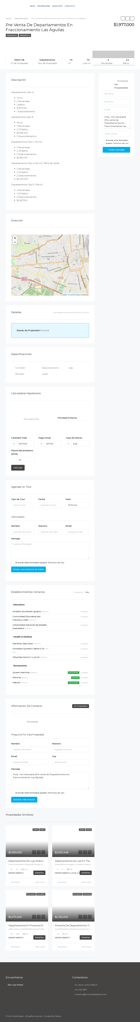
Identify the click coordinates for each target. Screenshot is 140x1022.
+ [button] (15, 238)
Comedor (20, 368)
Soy (54, 756)
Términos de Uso (55, 562)
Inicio (32, 6)
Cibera (58, 1016)
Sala (70, 368)
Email (69, 526)
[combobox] (22, 505)
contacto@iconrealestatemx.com (91, 994)
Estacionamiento (50, 368)
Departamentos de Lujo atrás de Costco (30, 861)
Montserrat (15, 882)
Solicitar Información (24, 799)
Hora (68, 499)
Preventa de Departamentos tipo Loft (76, 925)
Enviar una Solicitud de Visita (28, 569)
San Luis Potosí (15, 985)
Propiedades (43, 6)
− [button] (15, 242)
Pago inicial (45, 438)
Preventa (12, 35)
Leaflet (64, 295)
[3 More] (113, 52)
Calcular (17, 467)
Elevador (19, 374)
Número (43, 526)
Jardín (45, 374)
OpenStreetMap (74, 295)
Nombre (15, 526)
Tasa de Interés (74, 438)
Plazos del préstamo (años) (22, 452)
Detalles (39, 872)
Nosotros (57, 6)
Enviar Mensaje (116, 149)
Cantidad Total (19, 438)
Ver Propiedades (81, 706)
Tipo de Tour (18, 499)
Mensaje (15, 538)
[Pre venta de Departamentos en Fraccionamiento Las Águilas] (50, 261)
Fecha (42, 499)
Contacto (70, 6)
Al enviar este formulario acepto (39, 562)
